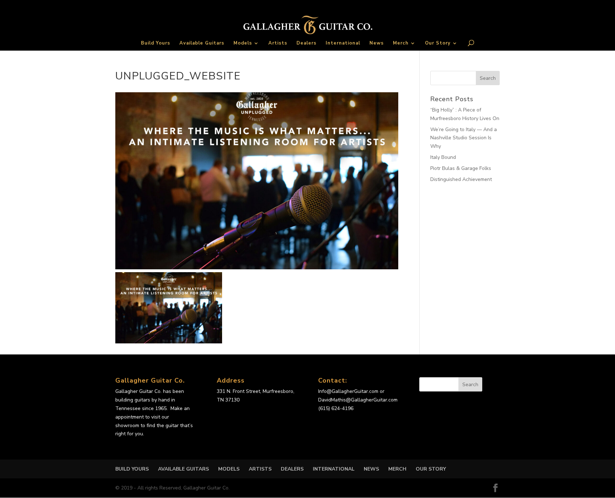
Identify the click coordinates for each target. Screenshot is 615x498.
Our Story (438, 43)
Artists (277, 43)
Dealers (306, 43)
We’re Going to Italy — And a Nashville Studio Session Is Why (463, 138)
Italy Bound (443, 157)
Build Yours (155, 43)
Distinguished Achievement (461, 179)
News (376, 43)
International (343, 43)
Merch (401, 43)
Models (242, 43)
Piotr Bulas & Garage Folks (460, 168)
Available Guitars (201, 43)
